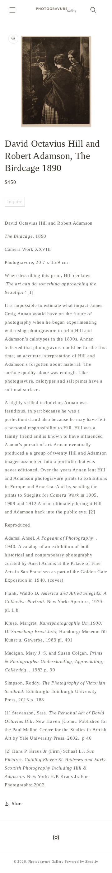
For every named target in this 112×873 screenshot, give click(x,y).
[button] (12, 10)
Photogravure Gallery (46, 861)
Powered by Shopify (81, 861)
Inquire (14, 201)
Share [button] (17, 803)
